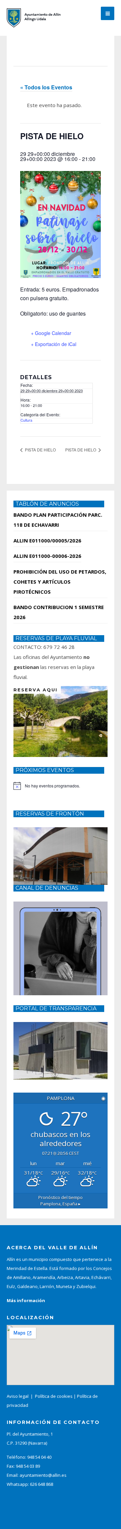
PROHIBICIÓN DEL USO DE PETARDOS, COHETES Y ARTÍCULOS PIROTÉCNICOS (59, 581)
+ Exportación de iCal (53, 344)
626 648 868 (41, 1484)
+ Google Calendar (51, 333)
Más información (26, 1300)
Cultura (26, 420)
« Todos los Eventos (46, 87)
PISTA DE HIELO (40, 449)
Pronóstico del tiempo (60, 1200)
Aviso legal (18, 1396)
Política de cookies (54, 1396)
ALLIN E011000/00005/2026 (47, 540)
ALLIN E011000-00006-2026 (47, 556)
